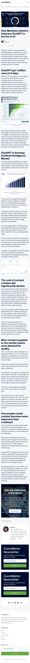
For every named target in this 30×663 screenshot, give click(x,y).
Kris (5, 41)
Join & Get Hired (15, 511)
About (2, 630)
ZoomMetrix (6, 2)
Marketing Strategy (6, 521)
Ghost (21, 659)
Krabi (25, 659)
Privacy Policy (4, 635)
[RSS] (21, 602)
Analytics (3, 639)
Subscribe (15, 565)
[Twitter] (14, 527)
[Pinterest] (15, 602)
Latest (2, 6)
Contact (3, 632)
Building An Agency (18, 6)
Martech (3, 637)
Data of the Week (9, 6)
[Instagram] (11, 602)
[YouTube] (18, 602)
